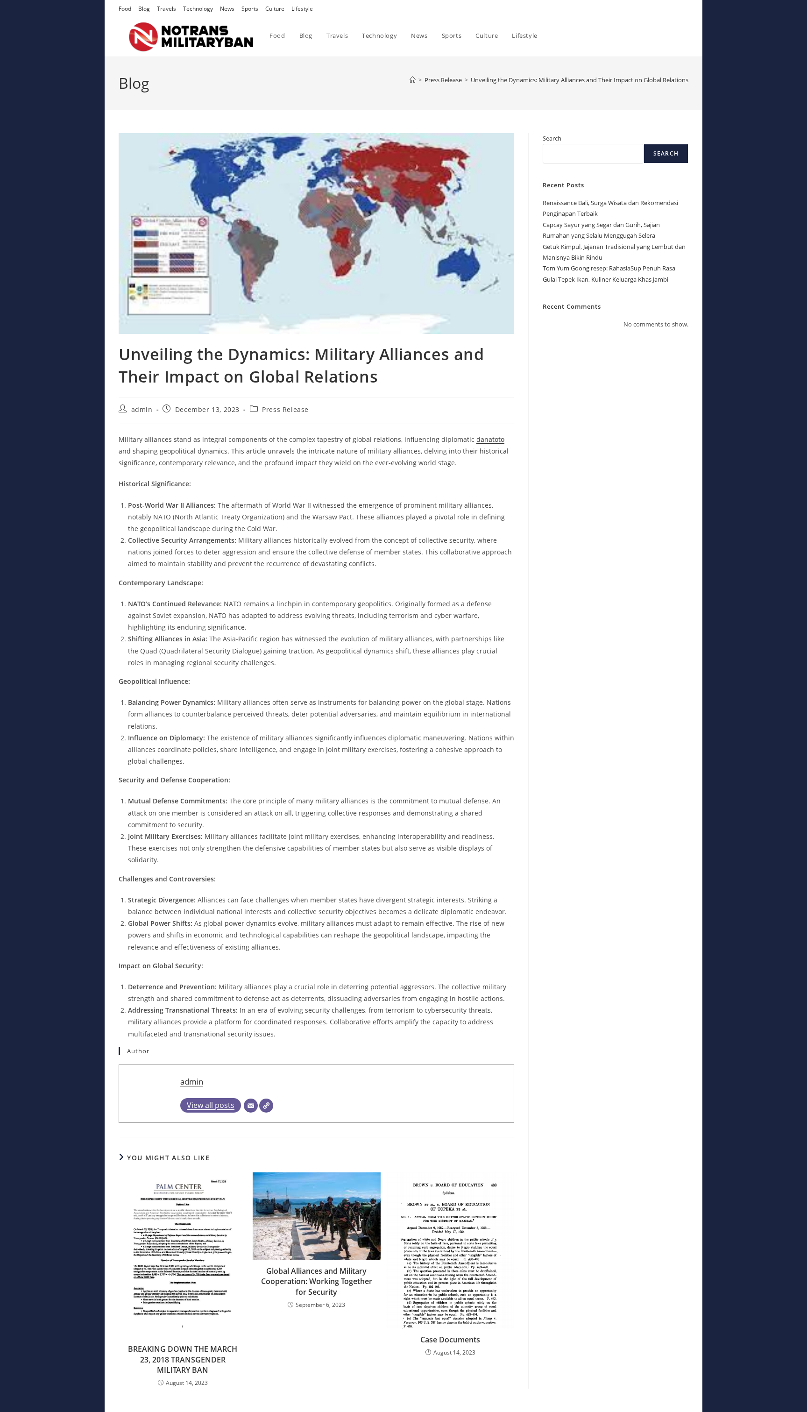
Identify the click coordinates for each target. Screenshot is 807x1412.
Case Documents (450, 1339)
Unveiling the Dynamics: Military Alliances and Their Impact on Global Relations (579, 80)
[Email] (251, 1106)
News (227, 9)
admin (142, 409)
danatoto (490, 439)
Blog (144, 9)
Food (125, 9)
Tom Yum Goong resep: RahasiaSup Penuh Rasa (609, 268)
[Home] (413, 80)
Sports (249, 9)
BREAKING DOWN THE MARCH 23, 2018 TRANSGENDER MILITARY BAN (182, 1359)
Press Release (285, 409)
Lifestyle (302, 9)
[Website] (266, 1106)
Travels (166, 9)
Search (552, 138)
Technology (198, 9)
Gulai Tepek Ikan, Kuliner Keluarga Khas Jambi (605, 279)
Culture (274, 9)
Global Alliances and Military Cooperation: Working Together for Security (316, 1281)
